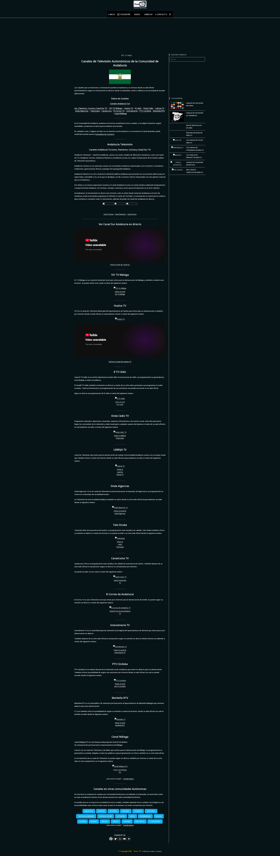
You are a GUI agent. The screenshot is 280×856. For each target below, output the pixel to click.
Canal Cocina (131, 214)
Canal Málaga (121, 113)
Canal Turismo (108, 214)
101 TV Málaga (115, 108)
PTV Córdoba (145, 111)
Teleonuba (95, 111)
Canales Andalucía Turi (120, 103)
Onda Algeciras (81, 111)
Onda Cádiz (148, 108)
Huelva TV (128, 108)
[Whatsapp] (120, 839)
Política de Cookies (149, 851)
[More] (129, 839)
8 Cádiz (138, 108)
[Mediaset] (177, 155)
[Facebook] (111, 839)
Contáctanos (128, 779)
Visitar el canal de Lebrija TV (119, 471)
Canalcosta (107, 111)
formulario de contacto (104, 134)
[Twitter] (115, 839)
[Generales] (177, 105)
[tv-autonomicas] (177, 117)
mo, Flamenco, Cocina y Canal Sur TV (90, 108)
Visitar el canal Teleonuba (120, 544)
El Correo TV (118, 111)
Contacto (159, 851)
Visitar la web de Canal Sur (120, 264)
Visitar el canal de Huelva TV (120, 362)
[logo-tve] (177, 140)
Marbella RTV (159, 111)
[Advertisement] (65, 33)
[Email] (124, 839)
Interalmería (131, 111)
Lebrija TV (159, 108)
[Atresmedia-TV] (177, 147)
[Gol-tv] (177, 164)
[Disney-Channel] (177, 170)
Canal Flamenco (120, 214)
